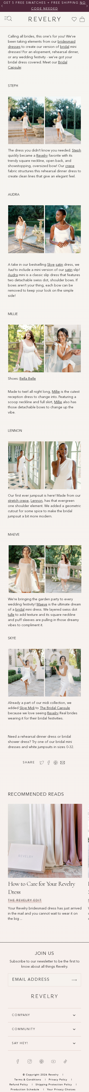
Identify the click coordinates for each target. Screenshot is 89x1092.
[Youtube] (53, 1061)
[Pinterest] (41, 1061)
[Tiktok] (65, 1061)
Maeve (42, 604)
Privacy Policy (58, 1079)
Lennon (37, 501)
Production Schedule (25, 1089)
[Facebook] (18, 1061)
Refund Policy (18, 1084)
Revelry (53, 713)
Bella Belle (28, 378)
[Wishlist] (74, 19)
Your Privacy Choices (61, 1089)
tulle (11, 615)
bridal (19, 609)
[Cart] (82, 19)
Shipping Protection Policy (54, 1084)
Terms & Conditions (28, 1079)
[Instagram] (30, 1061)
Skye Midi (27, 708)
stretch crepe (18, 501)
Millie (56, 392)
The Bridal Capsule (55, 708)
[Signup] (74, 980)
